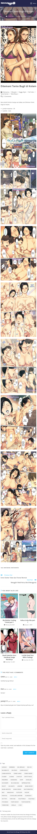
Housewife (5, 783)
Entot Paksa (28, 776)
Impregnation (26, 783)
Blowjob (14, 92)
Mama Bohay (29, 786)
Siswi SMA (13, 799)
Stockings (5, 802)
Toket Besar (14, 94)
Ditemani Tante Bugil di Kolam (23, 16)
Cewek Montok (6, 773)
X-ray (20, 805)
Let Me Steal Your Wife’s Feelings (28, 656)
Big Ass (29, 767)
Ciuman (11, 776)
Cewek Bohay (24, 770)
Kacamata (12, 786)
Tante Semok (5, 94)
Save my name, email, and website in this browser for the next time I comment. (18, 747)
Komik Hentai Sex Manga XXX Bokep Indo (17, 832)
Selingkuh (28, 795)
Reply (15, 677)
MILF (3, 792)
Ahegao (4, 767)
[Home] (6, 16)
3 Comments (7, 96)
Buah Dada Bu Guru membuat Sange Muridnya (9, 657)
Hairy (21, 780)
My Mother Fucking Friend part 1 (9, 621)
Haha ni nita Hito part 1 (27, 621)
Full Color (31, 92)
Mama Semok (17, 789)
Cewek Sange (17, 773)
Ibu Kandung (15, 783)
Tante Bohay (7, 567)
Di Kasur (19, 776)
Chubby (4, 776)
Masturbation (28, 789)
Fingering (5, 780)
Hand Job (28, 780)
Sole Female (22, 799)
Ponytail (4, 795)
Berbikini (12, 767)
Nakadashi (10, 792)
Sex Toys (4, 799)
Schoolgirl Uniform (16, 795)
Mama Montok (6, 789)
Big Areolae (21, 767)
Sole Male (31, 799)
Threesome (5, 805)
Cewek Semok (28, 773)
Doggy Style (22, 92)
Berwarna (6, 92)
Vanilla (13, 805)
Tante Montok (15, 567)
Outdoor (19, 792)
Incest (4, 786)
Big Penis (14, 770)
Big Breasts (5, 770)
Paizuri (27, 792)
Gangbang (14, 780)
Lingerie (19, 786)
